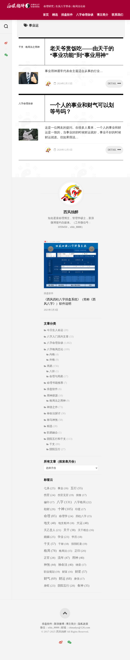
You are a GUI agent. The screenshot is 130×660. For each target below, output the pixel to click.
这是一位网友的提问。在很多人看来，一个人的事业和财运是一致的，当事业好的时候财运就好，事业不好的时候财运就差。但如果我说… (83, 132)
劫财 (49, 509)
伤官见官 (66, 495)
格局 (50, 550)
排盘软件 (67, 14)
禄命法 (65, 564)
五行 (77, 488)
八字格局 (82, 502)
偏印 (49, 502)
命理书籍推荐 (55, 382)
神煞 (50, 564)
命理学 (66, 516)
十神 (65, 509)
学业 (63, 537)
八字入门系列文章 (58, 336)
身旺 (49, 585)
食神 (83, 585)
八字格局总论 (55, 349)
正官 (49, 557)
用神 (78, 557)
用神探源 (52, 395)
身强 (79, 578)
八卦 (52, 371)
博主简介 (102, 14)
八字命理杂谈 (84, 14)
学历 (77, 537)
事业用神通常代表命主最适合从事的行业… (74, 71)
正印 (80, 550)
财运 (65, 578)
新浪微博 (59, 623)
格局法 (65, 550)
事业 (63, 488)
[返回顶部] (65, 613)
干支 (21, 47)
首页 (46, 14)
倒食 (81, 495)
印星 (80, 509)
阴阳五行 (54, 449)
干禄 (63, 543)
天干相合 (86, 530)
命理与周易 (56, 376)
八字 (64, 502)
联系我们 (117, 14)
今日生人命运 (55, 330)
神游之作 (52, 407)
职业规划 (52, 571)
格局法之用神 (32, 47)
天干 (69, 530)
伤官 (49, 495)
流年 (64, 557)
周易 (49, 365)
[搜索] (6, 27)
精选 (55, 14)
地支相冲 (66, 523)
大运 (83, 523)
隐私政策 (82, 623)
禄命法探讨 (53, 413)
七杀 (49, 488)
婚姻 (49, 537)
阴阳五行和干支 (56, 438)
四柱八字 (84, 516)
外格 (52, 359)
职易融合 (52, 432)
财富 (67, 571)
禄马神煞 (52, 419)
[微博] (6, 43)
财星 (81, 571)
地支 (50, 523)
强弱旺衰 (79, 543)
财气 (50, 578)
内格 (52, 354)
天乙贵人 (52, 530)
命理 (50, 516)
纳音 (81, 564)
